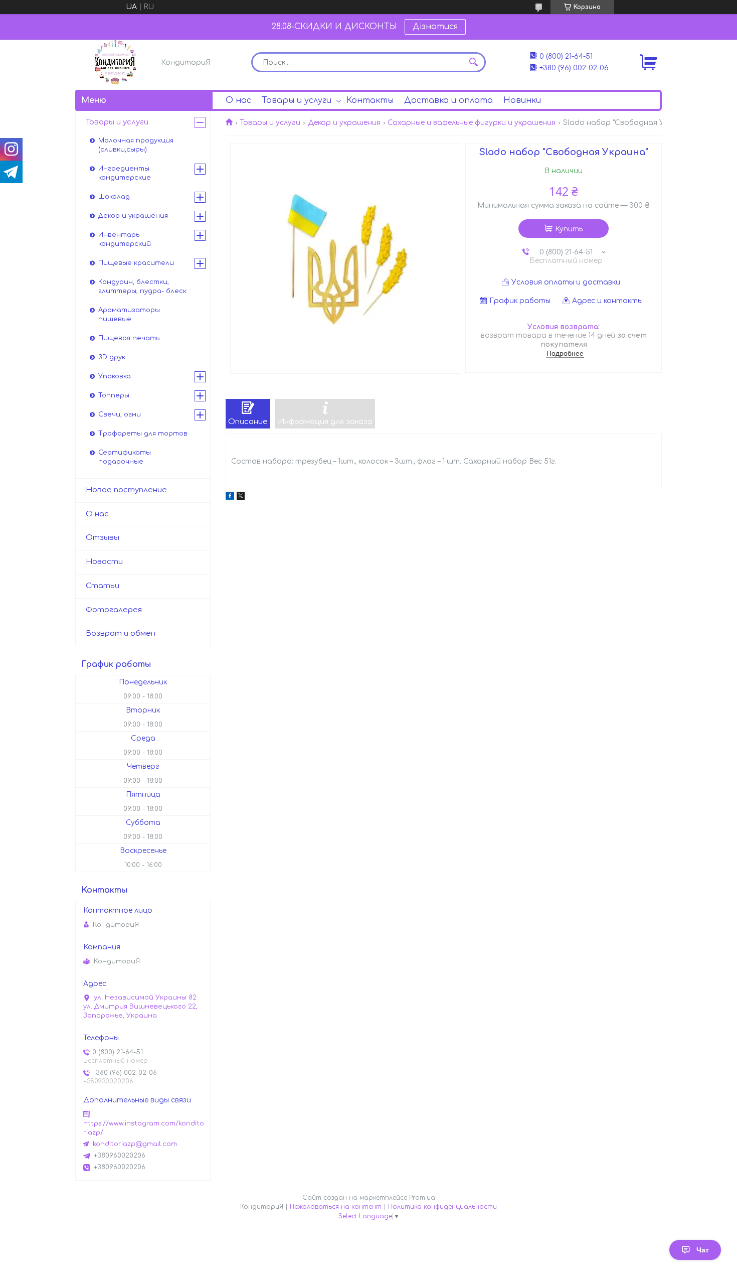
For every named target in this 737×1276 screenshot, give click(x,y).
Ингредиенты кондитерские (124, 173)
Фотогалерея (114, 610)
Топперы (113, 395)
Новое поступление (126, 490)
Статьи (102, 586)
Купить (569, 229)
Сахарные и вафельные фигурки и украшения (472, 122)
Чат (702, 1250)
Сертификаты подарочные (124, 457)
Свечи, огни (119, 414)
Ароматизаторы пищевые (129, 315)
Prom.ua (422, 1197)
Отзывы (102, 537)
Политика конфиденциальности (442, 1206)
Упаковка (114, 376)
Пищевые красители (136, 262)
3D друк (111, 357)
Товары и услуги (296, 100)
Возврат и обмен (120, 633)
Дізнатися (435, 26)
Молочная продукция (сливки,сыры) (135, 145)
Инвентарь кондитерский (124, 239)
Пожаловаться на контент (336, 1206)
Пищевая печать (128, 338)
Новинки (522, 100)
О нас (238, 100)
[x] (241, 497)
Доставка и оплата (448, 100)
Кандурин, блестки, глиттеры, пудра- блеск (142, 286)
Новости (104, 561)
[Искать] (473, 62)
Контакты (370, 100)
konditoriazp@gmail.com (135, 1144)
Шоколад (114, 196)
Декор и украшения (344, 122)
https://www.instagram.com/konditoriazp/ (143, 1128)
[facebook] (230, 497)
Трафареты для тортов (143, 433)
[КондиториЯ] (115, 62)
